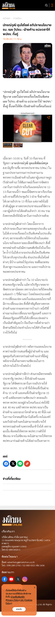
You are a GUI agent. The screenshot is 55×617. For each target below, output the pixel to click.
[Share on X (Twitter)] (13, 464)
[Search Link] (46, 5)
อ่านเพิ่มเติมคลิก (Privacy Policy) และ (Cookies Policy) (19, 600)
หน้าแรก (6, 18)
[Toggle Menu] (51, 5)
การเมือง (17, 18)
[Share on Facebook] (6, 464)
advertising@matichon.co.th (21, 562)
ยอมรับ (19, 609)
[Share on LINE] (20, 464)
